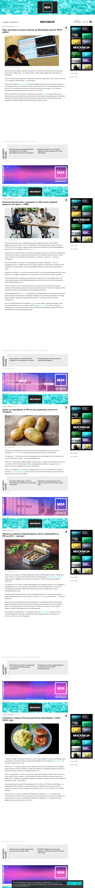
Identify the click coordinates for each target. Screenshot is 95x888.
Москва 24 (47, 22)
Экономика (17, 26)
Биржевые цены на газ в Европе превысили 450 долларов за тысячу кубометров (50, 151)
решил (44, 94)
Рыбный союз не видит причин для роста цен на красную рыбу (21, 850)
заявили (22, 84)
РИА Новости (16, 453)
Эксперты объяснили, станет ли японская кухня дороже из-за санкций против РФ (23, 482)
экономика (7, 161)
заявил (23, 293)
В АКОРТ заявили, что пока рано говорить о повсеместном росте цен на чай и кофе (51, 851)
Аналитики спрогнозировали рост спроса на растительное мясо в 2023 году (50, 482)
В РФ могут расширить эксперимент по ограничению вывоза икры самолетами (22, 667)
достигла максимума (17, 472)
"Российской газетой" (54, 577)
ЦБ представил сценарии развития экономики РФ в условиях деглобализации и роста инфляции (21, 151)
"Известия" (32, 249)
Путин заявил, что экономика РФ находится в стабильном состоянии (21, 359)
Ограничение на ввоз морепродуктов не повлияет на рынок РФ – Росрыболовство (50, 667)
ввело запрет (44, 612)
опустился (42, 305)
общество (12, 368)
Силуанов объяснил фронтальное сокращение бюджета (49, 359)
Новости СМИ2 (6, 186)
